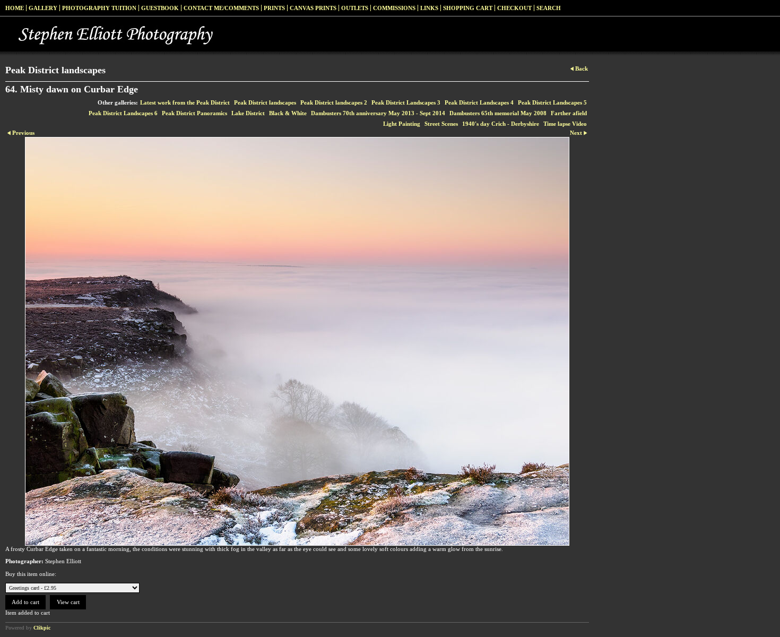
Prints (274, 8)
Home (14, 8)
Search (548, 8)
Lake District (248, 113)
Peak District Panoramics (194, 113)
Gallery (43, 8)
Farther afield (569, 113)
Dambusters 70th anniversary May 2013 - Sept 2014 (378, 113)
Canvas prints (313, 8)
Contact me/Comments (221, 8)
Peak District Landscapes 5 (552, 102)
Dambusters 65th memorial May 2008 (498, 113)
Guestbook (160, 8)
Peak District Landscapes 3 (405, 102)
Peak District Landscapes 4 (479, 102)
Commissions (394, 8)
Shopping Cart (467, 8)
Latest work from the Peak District (185, 102)
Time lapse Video (565, 123)
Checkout (514, 8)
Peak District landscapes (265, 102)
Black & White (288, 113)
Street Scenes (441, 123)
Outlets (354, 8)
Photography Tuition (99, 8)
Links (429, 8)
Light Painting (401, 123)
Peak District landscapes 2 (333, 102)
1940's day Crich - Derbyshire (500, 123)
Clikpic (41, 628)
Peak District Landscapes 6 (123, 113)
